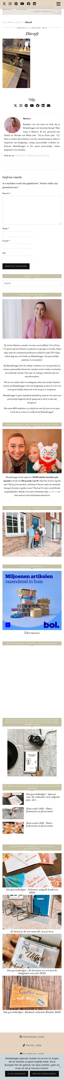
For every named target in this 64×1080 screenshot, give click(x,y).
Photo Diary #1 (16, 22)
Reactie (6, 193)
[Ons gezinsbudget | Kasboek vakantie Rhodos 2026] (32, 993)
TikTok (33, 1045)
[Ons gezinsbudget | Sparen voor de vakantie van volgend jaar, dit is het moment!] (13, 799)
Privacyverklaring (44, 1074)
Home (5, 22)
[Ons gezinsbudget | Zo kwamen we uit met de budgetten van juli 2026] (32, 951)
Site (4, 253)
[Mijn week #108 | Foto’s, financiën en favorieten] (13, 813)
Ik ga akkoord (17, 1074)
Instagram (35, 155)
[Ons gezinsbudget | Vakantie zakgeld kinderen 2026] (32, 870)
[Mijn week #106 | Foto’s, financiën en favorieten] (13, 828)
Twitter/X (25, 155)
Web (17, 155)
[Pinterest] (16, 4)
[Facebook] (28, 4)
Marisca (22, 28)
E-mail (6, 241)
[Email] (48, 105)
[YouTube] (22, 4)
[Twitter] (4, 4)
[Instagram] (10, 4)
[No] (60, 1067)
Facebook (45, 155)
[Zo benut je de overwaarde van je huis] (32, 912)
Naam (5, 228)
